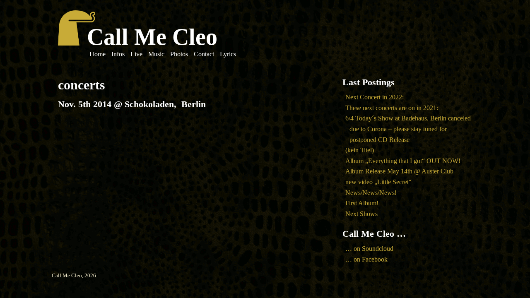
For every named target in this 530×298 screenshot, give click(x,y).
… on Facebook (366, 259)
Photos (179, 54)
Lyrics (228, 54)
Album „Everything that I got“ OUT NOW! (402, 160)
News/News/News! (371, 192)
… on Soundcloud (369, 248)
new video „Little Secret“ (378, 181)
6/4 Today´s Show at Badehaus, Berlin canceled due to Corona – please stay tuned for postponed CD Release (408, 129)
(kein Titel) (359, 150)
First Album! (361, 203)
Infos (118, 54)
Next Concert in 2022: (374, 97)
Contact (204, 54)
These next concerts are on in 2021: (391, 107)
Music (156, 54)
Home (97, 54)
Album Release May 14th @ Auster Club (399, 171)
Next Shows (361, 213)
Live (136, 54)
